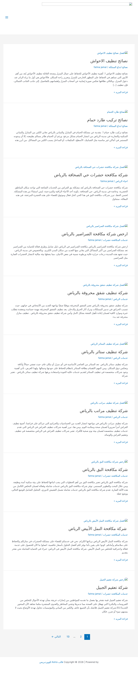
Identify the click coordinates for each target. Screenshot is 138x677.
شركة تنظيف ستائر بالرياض (104, 351)
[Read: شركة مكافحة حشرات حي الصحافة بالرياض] (101, 167)
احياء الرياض (121, 181)
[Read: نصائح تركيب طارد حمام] (117, 111)
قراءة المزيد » (121, 92)
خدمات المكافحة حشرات (115, 240)
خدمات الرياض (120, 299)
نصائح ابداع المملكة (118, 67)
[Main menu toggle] (6, 17)
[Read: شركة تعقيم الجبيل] (114, 579)
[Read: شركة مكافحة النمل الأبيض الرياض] (106, 520)
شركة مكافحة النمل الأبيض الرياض (98, 528)
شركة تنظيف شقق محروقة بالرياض (97, 292)
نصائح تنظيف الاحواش (109, 60)
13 (68, 636)
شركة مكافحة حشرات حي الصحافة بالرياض (91, 174)
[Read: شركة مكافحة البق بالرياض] (109, 461)
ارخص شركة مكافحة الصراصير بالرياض (95, 233)
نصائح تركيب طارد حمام (107, 119)
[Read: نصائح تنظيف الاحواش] (112, 52)
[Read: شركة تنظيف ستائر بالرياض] (109, 343)
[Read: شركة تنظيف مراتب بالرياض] (109, 402)
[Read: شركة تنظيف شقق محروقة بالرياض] (105, 284)
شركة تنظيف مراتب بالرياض (104, 410)
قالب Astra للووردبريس (51, 662)
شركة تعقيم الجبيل (112, 587)
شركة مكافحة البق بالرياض (105, 469)
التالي (56, 636)
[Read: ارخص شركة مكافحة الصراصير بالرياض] (107, 226)
